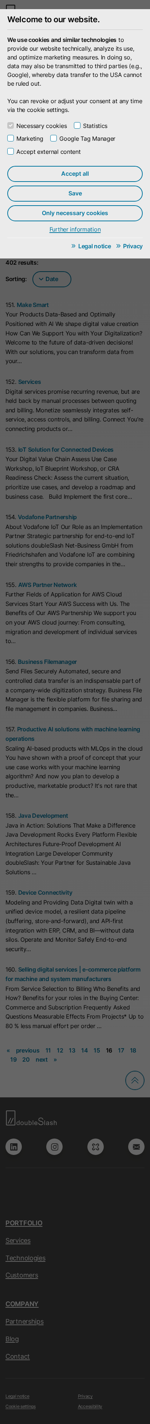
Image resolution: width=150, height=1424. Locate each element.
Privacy (133, 246)
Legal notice (94, 246)
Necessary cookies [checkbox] (41, 125)
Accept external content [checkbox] (48, 151)
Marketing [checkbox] (29, 138)
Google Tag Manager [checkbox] (87, 138)
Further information (75, 229)
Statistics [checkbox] (95, 125)
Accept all (75, 173)
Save (75, 193)
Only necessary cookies (75, 213)
